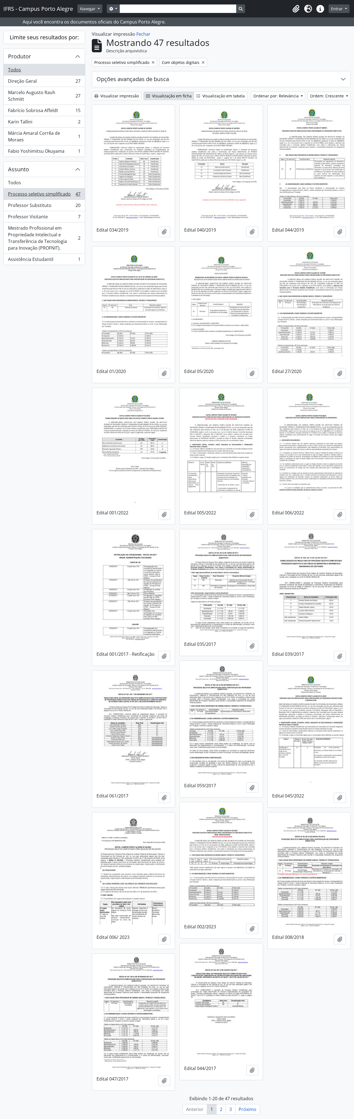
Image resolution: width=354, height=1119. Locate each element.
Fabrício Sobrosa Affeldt (44, 111)
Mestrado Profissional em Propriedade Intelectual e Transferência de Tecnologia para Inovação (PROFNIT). (44, 238)
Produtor (19, 56)
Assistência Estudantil (44, 260)
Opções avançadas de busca (133, 79)
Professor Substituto (44, 206)
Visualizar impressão (119, 96)
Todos (14, 70)
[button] (296, 9)
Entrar (337, 8)
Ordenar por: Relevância (276, 96)
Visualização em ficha (171, 96)
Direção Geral (44, 82)
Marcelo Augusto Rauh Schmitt (44, 95)
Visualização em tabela (223, 96)
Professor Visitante (44, 218)
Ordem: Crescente (327, 96)
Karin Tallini (44, 123)
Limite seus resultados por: (44, 37)
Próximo (247, 1109)
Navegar (88, 8)
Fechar (143, 34)
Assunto (18, 169)
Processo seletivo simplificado (44, 195)
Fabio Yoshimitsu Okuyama (44, 152)
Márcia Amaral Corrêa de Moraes (44, 136)
